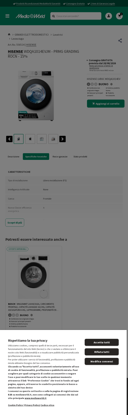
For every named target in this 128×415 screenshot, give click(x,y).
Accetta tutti (102, 342)
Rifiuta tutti (101, 352)
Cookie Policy (15, 405)
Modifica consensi (101, 361)
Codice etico (47, 405)
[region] (63, 372)
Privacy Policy (32, 405)
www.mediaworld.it (35, 398)
